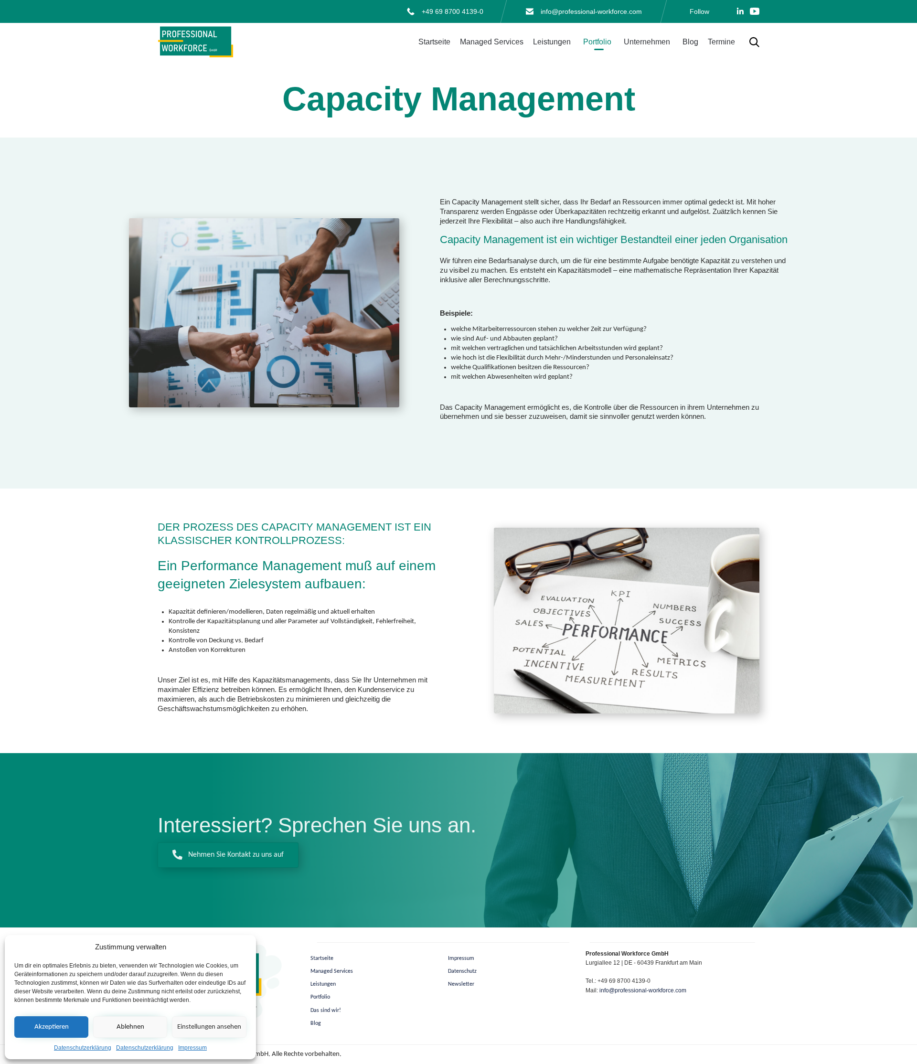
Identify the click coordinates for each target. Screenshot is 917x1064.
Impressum (192, 1047)
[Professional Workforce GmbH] (196, 42)
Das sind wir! (325, 1010)
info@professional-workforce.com (591, 11)
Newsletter (461, 984)
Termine (721, 42)
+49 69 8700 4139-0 (452, 11)
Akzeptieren (51, 1027)
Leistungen (552, 42)
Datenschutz (462, 971)
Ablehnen (130, 1027)
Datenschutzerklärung (82, 1047)
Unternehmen (647, 42)
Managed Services (491, 42)
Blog (690, 42)
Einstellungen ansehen (209, 1027)
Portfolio (597, 42)
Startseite (434, 42)
